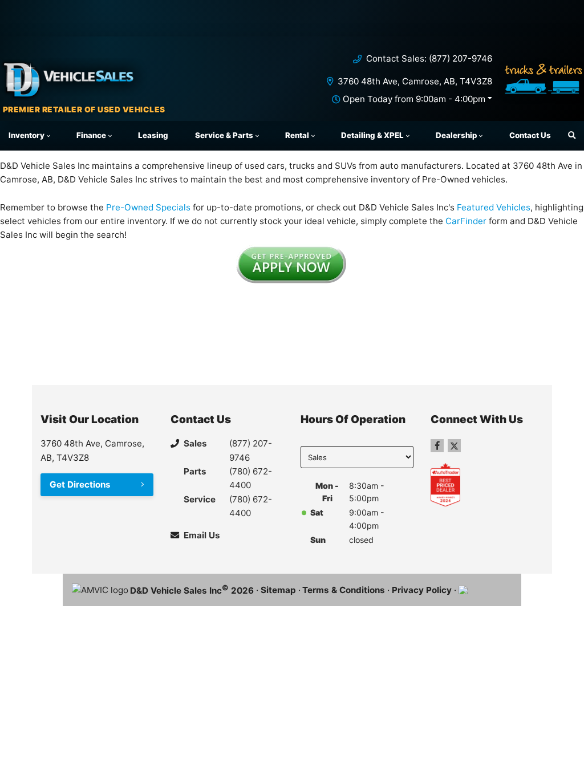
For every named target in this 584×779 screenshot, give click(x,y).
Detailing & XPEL (372, 135)
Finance (91, 135)
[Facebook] (437, 445)
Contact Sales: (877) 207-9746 (429, 58)
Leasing (153, 135)
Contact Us (530, 135)
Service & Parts (224, 135)
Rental (297, 135)
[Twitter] (454, 445)
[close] (564, 10)
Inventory (26, 135)
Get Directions (80, 484)
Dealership (456, 135)
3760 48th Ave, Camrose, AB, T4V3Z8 (415, 81)
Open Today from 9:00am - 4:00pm (414, 99)
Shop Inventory (175, 24)
